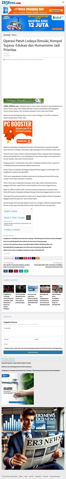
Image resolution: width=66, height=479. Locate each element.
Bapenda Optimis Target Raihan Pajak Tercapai (16, 363)
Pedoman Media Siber (55, 476)
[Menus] (63, 2)
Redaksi (21, 476)
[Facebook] (17, 258)
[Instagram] (29, 258)
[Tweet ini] (11, 271)
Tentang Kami (38, 476)
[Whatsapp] (26, 271)
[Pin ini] (16, 271)
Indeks (25, 476)
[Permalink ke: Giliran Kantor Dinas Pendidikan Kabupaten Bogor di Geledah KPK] (57, 289)
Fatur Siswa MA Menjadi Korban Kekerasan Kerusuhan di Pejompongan (25, 241)
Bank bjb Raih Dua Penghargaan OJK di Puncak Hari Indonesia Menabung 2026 (27, 247)
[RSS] (38, 258)
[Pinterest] (25, 258)
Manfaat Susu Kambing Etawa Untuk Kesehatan (16, 367)
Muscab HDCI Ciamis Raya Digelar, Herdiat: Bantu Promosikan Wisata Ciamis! (16, 265)
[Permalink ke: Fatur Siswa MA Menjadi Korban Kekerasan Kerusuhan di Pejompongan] (21, 289)
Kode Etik (31, 476)
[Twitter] (21, 258)
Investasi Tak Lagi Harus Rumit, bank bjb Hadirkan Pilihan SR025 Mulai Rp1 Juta (27, 244)
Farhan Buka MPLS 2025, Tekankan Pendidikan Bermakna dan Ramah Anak (48, 265)
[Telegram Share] (21, 271)
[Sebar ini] (5, 271)
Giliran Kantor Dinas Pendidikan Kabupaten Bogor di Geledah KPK (23, 250)
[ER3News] (11, 2)
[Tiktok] (33, 258)
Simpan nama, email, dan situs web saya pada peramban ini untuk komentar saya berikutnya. (34, 348)
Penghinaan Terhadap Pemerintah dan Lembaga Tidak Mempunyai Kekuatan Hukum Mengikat (32, 238)
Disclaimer (45, 476)
